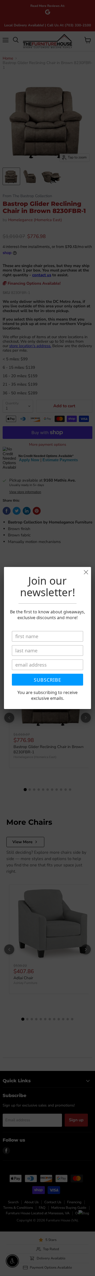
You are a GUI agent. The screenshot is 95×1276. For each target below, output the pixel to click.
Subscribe (47, 680)
